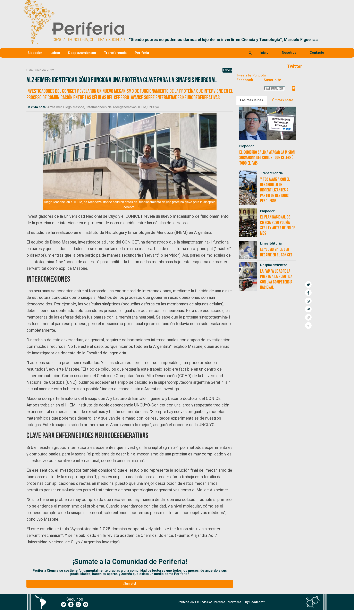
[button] (326, 39)
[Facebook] (71, 604)
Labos (55, 53)
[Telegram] (308, 309)
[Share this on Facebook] (308, 292)
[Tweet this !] (308, 284)
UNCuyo (153, 107)
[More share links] (308, 325)
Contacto (317, 53)
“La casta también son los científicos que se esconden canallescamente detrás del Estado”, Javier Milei (227, 39)
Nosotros (289, 53)
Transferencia (115, 53)
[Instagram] (78, 604)
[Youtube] (85, 604)
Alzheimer (54, 107)
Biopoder (34, 53)
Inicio (264, 53)
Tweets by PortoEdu (251, 75)
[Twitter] (63, 604)
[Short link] (308, 317)
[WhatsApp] (308, 301)
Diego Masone (73, 107)
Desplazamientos (82, 53)
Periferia (142, 53)
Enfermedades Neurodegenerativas (111, 107)
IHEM (142, 107)
